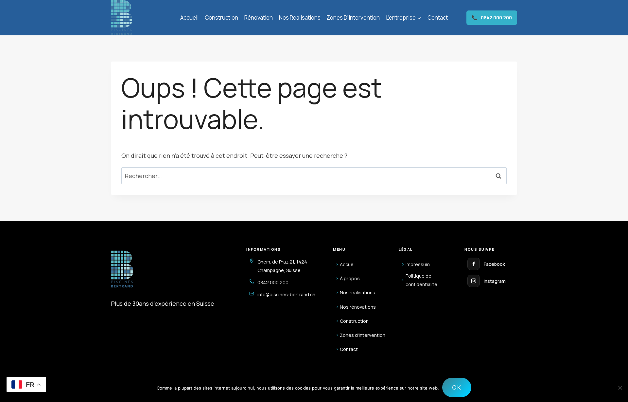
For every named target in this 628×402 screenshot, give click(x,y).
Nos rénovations (358, 307)
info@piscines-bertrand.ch (286, 294)
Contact (437, 17)
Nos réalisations (300, 17)
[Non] (620, 387)
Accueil (189, 17)
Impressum (418, 264)
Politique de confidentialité (421, 280)
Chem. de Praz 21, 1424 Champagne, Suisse (282, 266)
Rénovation (258, 17)
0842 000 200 (492, 17)
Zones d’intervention (353, 17)
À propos (350, 278)
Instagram (495, 281)
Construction (221, 17)
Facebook (494, 264)
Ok (457, 387)
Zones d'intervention (362, 335)
